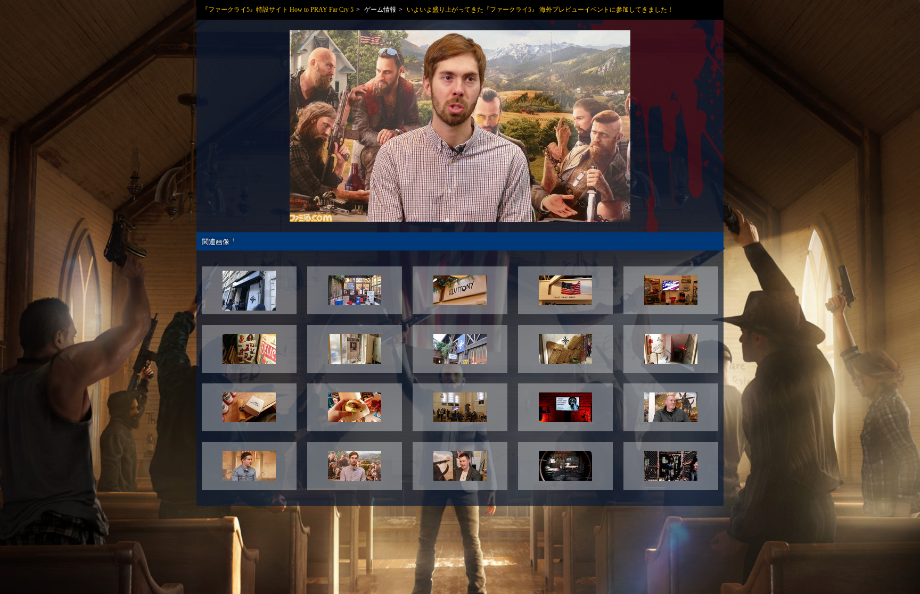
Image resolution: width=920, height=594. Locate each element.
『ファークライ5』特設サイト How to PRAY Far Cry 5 (278, 9)
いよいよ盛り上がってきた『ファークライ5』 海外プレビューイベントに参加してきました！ (540, 9)
